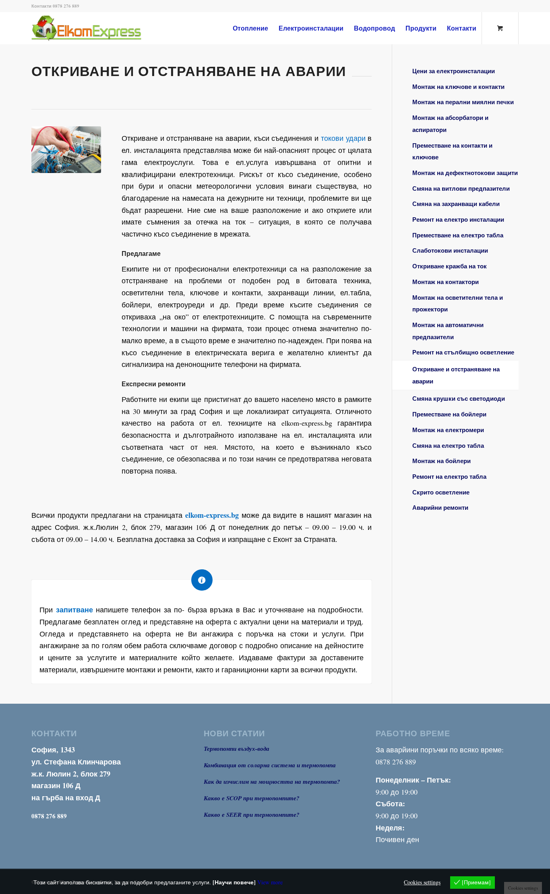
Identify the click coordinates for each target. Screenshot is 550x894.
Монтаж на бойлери (441, 460)
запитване (74, 609)
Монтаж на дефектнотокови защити (465, 172)
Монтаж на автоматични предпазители (448, 330)
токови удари (343, 138)
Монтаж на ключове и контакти (458, 86)
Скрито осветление (440, 492)
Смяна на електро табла (448, 445)
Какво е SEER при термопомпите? (252, 814)
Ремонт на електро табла (449, 476)
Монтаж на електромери (448, 429)
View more (270, 882)
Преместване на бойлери (449, 414)
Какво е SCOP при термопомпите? (252, 798)
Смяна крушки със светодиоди (458, 398)
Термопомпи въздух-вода (236, 748)
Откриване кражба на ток (449, 266)
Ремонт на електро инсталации (458, 219)
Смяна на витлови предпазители (461, 188)
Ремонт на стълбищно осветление (463, 352)
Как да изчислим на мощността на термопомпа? (272, 781)
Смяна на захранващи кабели (456, 203)
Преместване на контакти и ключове (452, 151)
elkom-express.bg (212, 515)
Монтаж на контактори (445, 281)
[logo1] (99, 28)
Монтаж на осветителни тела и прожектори (457, 303)
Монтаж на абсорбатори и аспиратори (450, 123)
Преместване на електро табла (457, 235)
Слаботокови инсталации (450, 250)
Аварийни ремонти (440, 507)
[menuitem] (250, 28)
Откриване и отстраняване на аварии (456, 375)
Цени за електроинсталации (453, 70)
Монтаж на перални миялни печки (463, 101)
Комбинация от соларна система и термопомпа (270, 765)
